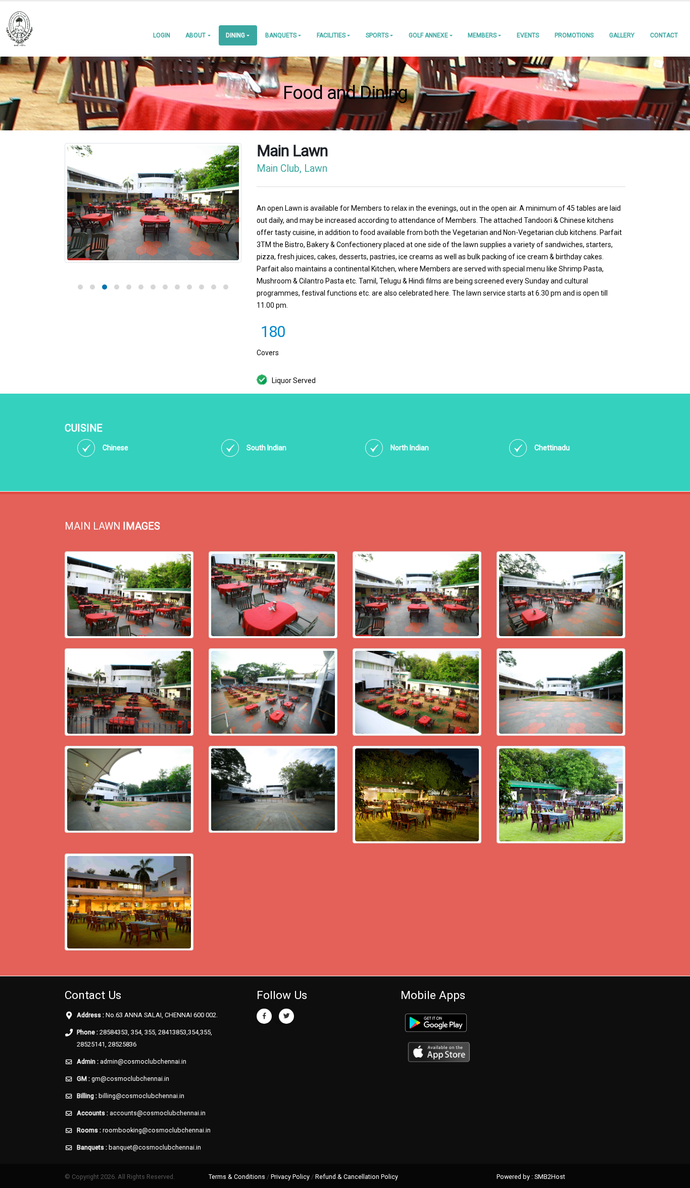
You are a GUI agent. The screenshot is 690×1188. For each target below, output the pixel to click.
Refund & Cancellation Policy (356, 1176)
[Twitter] (286, 1016)
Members (482, 35)
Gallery (621, 35)
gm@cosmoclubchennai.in (130, 1078)
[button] (80, 287)
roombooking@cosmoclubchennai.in (157, 1130)
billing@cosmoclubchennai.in (141, 1096)
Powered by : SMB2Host (531, 1176)
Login (161, 35)
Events (528, 35)
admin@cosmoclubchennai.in (143, 1061)
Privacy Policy (290, 1176)
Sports (377, 35)
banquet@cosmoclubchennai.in (155, 1147)
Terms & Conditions (237, 1176)
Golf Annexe (428, 35)
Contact (664, 35)
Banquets (281, 35)
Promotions (574, 35)
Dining (235, 35)
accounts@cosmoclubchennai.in (158, 1113)
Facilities (331, 35)
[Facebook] (264, 1016)
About (195, 35)
